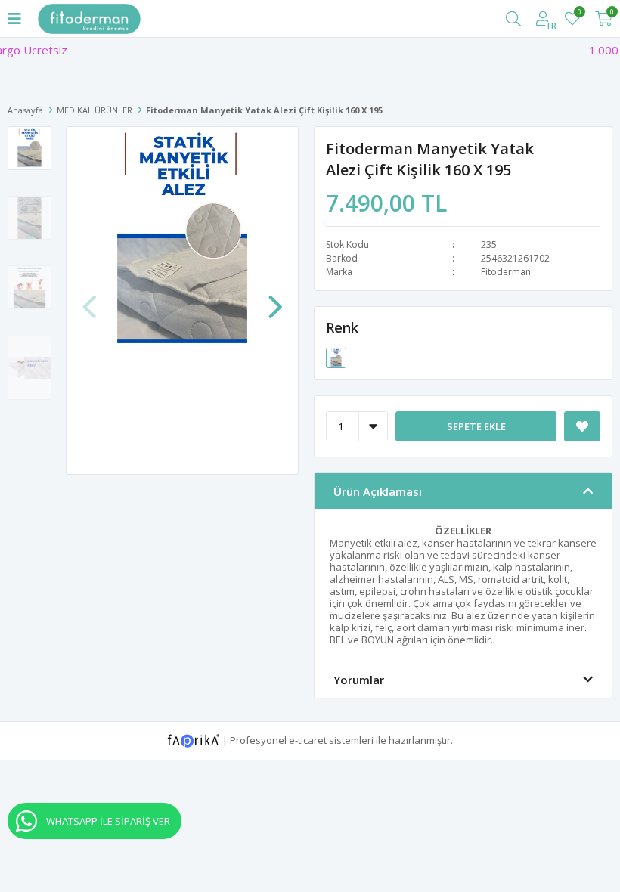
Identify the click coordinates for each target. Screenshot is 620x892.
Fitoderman (506, 271)
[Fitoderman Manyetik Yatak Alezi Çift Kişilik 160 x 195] (336, 357)
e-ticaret (308, 740)
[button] (275, 299)
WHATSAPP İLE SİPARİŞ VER (108, 821)
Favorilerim (579, 14)
